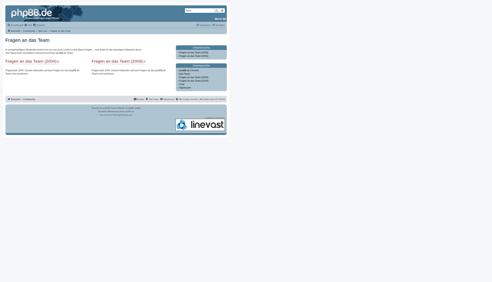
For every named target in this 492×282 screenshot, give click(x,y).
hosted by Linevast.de (215, 118)
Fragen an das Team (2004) (31, 61)
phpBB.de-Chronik (189, 70)
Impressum (185, 87)
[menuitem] (28, 25)
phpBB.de (129, 111)
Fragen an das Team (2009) (117, 61)
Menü (218, 18)
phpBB (106, 108)
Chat (181, 84)
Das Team (184, 74)
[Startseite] (35, 13)
